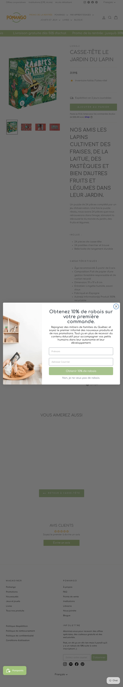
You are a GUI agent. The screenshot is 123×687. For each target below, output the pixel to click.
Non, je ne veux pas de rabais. (81, 378)
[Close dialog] (116, 306)
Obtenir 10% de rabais (81, 371)
